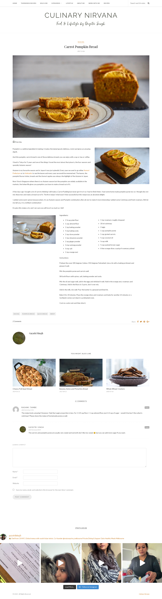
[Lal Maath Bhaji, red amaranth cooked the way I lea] (101, 563)
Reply (147, 407)
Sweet (52, 314)
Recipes (107, 3)
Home (15, 3)
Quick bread (42, 314)
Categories (56, 3)
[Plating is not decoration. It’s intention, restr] (20, 563)
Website (16, 483)
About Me (81, 3)
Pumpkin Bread (28, 314)
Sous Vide (44, 3)
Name (15, 472)
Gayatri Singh (36, 333)
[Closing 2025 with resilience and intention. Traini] (60, 563)
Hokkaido (28, 173)
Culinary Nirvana (144, 594)
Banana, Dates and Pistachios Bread (73, 389)
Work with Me (94, 3)
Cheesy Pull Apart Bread (22, 389)
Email (15, 477)
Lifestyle (69, 3)
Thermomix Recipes (28, 3)
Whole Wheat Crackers (115, 389)
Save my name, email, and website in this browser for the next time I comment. (45, 490)
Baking (81, 42)
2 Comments (17, 321)
